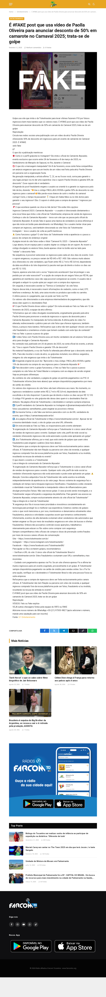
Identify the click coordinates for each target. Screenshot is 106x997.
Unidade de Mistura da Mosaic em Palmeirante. (47, 861)
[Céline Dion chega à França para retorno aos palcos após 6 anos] (76, 660)
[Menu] (10, 4)
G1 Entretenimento (27, 617)
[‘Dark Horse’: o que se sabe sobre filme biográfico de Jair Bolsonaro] (30, 660)
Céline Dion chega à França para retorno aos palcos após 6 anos (74, 679)
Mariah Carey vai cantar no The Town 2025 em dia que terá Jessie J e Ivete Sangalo (60, 848)
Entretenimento (16, 18)
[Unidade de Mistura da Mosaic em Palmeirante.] (16, 864)
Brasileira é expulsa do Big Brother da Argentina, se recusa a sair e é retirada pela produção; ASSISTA (28, 723)
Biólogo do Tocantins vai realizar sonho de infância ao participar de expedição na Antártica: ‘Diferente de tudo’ (57, 834)
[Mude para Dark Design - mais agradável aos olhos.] (93, 4)
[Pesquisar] (89, 4)
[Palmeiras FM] (53, 4)
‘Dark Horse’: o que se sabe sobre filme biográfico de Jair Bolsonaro (28, 679)
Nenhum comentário (33, 48)
